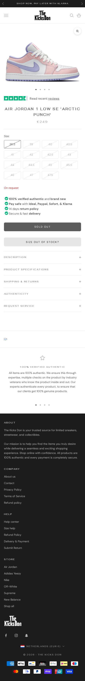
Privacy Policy (13, 489)
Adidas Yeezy (12, 573)
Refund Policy (12, 535)
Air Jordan (10, 567)
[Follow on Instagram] (16, 635)
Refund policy (13, 502)
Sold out (42, 226)
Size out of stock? (42, 242)
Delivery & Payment (16, 541)
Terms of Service (14, 496)
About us (9, 476)
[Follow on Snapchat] (26, 635)
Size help (9, 528)
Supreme (9, 593)
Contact (9, 483)
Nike (6, 580)
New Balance (12, 599)
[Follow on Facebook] (6, 635)
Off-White (10, 586)
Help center (11, 521)
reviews (53, 98)
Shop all (9, 606)
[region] (42, 376)
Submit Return (13, 548)
